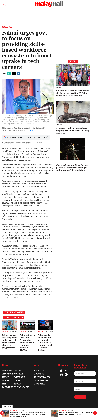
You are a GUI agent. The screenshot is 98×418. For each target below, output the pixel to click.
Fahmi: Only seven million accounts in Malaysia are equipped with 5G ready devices (45, 342)
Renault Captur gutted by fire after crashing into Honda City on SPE (76, 413)
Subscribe (80, 397)
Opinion (18, 374)
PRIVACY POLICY (42, 377)
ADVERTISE (39, 384)
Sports (18, 384)
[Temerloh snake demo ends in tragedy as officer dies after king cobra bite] (73, 112)
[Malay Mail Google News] (66, 376)
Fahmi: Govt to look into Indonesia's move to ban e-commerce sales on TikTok (27, 342)
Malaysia (13, 410)
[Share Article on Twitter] (14, 75)
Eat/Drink (7, 387)
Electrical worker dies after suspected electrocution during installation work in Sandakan (72, 167)
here (31, 130)
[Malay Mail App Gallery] (61, 376)
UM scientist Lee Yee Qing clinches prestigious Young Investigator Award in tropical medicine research (27, 414)
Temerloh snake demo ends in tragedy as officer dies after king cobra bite (73, 130)
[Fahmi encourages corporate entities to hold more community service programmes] (9, 325)
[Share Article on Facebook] (18, 75)
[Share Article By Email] (4, 75)
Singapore (7, 374)
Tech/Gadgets (21, 387)
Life (4, 384)
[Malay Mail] (49, 7)
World (5, 377)
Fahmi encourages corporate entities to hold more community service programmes (9, 341)
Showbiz (19, 370)
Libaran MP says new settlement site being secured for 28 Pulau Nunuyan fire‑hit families (72, 93)
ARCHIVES (39, 370)
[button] (47, 137)
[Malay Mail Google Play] (66, 372)
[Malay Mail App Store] (61, 372)
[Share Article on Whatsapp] (9, 75)
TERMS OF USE (41, 380)
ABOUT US (39, 374)
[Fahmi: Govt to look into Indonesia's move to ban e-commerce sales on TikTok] (27, 325)
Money (5, 380)
